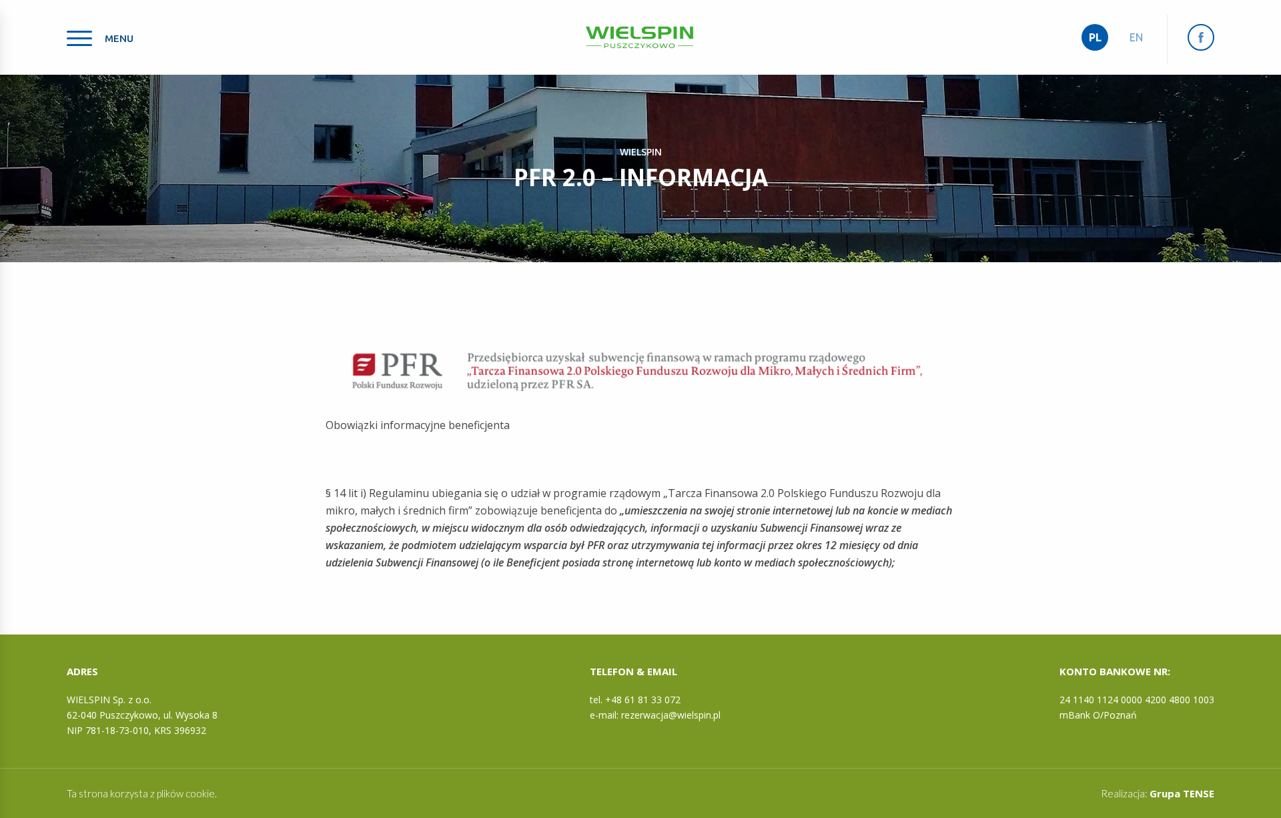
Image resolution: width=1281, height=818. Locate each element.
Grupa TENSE (1182, 793)
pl (1095, 37)
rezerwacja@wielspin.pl (671, 715)
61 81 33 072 (652, 699)
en (1136, 37)
